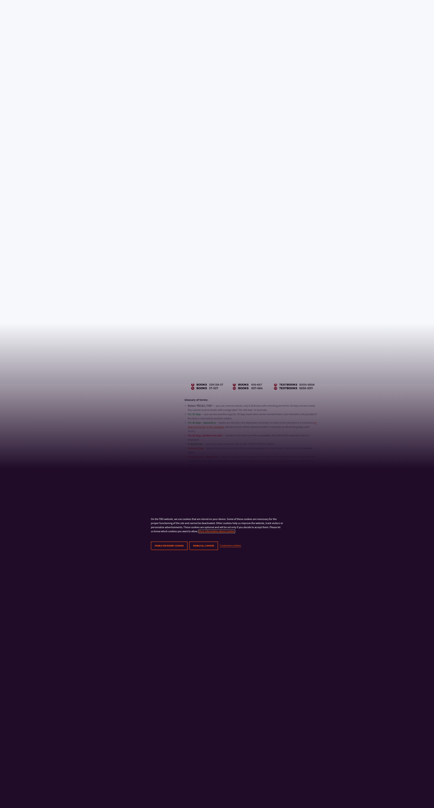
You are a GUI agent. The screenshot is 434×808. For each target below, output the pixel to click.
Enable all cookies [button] (203, 545)
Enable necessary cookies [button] (169, 545)
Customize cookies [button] (230, 545)
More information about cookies (216, 531)
